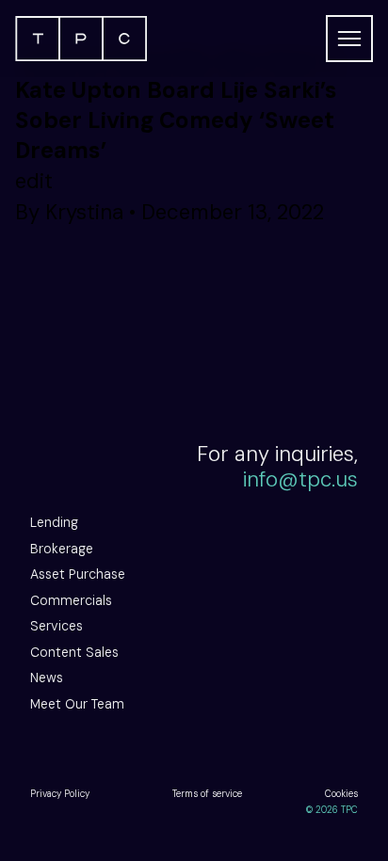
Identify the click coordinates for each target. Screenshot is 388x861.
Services (56, 625)
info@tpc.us (300, 479)
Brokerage (61, 548)
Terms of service (207, 794)
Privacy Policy (59, 794)
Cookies (341, 794)
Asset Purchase (77, 574)
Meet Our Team (77, 703)
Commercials (71, 600)
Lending (54, 522)
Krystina (84, 212)
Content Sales (74, 652)
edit (34, 181)
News (46, 677)
